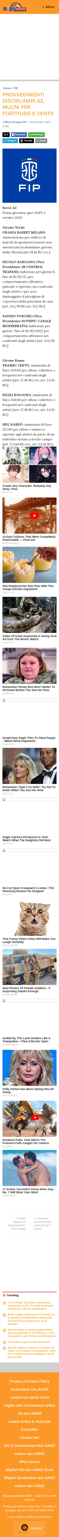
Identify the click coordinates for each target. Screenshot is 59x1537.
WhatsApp (37, 134)
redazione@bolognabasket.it (34, 1516)
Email (43, 140)
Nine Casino (29, 1462)
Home (7, 88)
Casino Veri (29, 1437)
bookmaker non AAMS (29, 1389)
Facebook (20, 134)
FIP (16, 88)
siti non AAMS (29, 1413)
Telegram (11, 140)
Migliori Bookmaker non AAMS (29, 1478)
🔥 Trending (10, 1295)
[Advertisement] (29, 50)
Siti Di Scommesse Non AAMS (29, 1445)
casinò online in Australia (29, 1421)
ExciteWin (29, 1429)
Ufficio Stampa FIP (15, 122)
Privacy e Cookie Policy (29, 1381)
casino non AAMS (29, 1453)
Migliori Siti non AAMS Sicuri (29, 1470)
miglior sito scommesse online (29, 1405)
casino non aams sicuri (29, 1397)
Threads (28, 140)
